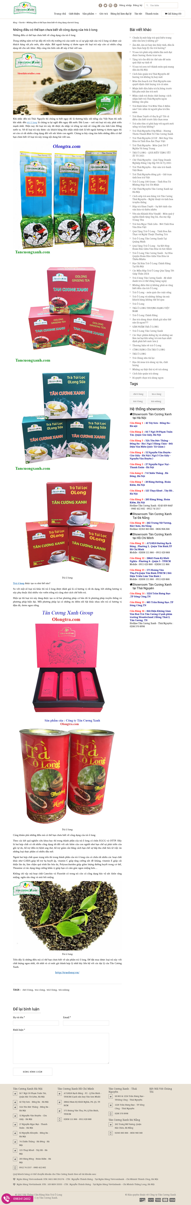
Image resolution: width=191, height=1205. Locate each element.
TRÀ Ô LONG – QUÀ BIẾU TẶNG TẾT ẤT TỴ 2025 (151, 154)
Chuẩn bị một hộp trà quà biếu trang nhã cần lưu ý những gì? (152, 39)
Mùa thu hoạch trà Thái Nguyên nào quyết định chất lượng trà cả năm (151, 83)
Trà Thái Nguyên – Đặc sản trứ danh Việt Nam (151, 169)
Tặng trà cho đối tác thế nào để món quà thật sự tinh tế (151, 61)
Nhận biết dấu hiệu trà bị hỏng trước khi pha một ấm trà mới (152, 90)
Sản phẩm (88, 13)
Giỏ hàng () (174, 13)
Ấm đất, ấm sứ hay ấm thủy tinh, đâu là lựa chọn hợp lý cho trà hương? (153, 46)
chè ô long (28, 989)
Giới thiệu (74, 13)
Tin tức (138, 13)
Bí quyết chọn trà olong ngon (147, 377)
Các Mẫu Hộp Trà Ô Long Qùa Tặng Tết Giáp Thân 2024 (153, 272)
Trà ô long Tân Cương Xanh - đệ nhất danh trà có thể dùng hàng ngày (152, 279)
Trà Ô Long (138, 303)
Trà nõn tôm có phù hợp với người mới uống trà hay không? (153, 125)
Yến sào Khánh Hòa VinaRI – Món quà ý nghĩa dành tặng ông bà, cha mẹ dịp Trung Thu (153, 216)
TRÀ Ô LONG (139, 353)
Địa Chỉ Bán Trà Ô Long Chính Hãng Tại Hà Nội (151, 265)
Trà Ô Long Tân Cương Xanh (147, 330)
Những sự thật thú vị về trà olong (150, 369)
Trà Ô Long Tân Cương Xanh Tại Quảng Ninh (149, 240)
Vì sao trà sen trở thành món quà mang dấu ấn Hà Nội (153, 68)
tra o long (40, 989)
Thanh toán (151, 13)
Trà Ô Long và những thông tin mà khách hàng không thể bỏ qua (150, 298)
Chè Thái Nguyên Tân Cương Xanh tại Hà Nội (152, 190)
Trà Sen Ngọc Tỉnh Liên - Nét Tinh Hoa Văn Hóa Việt (153, 226)
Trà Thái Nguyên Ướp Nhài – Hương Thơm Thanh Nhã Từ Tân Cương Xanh (152, 132)
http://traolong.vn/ (67, 972)
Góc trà (103, 13)
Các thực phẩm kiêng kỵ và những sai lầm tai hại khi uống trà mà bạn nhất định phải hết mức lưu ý (152, 338)
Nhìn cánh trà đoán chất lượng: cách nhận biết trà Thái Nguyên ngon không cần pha (151, 98)
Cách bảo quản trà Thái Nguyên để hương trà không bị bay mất (150, 75)
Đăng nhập (125, 5)
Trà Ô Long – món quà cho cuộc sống (151, 292)
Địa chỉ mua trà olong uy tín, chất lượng (150, 364)
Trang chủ (60, 13)
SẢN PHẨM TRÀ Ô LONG (145, 326)
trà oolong (64, 989)
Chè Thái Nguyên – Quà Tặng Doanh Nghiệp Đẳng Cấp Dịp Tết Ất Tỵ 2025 (151, 161)
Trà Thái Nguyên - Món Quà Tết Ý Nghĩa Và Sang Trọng (150, 147)
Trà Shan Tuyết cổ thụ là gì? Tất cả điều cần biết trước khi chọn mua (150, 118)
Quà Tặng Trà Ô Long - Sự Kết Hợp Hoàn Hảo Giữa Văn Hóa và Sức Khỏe (152, 247)
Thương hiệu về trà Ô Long (146, 345)
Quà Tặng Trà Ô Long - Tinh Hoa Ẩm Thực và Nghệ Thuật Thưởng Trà (151, 233)
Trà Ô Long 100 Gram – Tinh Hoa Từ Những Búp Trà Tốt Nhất (151, 183)
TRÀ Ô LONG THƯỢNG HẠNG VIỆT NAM (150, 309)
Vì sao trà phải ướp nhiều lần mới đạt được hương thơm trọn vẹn (152, 54)
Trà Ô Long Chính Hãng (145, 315)
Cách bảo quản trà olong (145, 373)
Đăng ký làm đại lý (121, 13)
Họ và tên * (19, 1017)
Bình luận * (19, 1029)
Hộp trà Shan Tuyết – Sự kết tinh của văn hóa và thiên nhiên (152, 208)
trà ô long (32, 122)
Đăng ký (137, 5)
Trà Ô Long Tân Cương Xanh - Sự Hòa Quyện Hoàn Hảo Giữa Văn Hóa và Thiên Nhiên (152, 256)
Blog (15, 22)
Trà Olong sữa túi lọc (143, 357)
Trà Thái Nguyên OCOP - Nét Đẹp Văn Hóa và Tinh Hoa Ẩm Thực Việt (152, 140)
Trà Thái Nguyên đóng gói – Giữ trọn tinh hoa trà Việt (152, 176)
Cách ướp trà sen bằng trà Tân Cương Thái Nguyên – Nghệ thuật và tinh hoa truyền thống (152, 199)
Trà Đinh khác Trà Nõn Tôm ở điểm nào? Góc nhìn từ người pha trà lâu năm (151, 109)
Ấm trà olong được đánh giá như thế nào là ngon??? (151, 321)
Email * (67, 1017)
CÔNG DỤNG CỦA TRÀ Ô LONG (148, 349)
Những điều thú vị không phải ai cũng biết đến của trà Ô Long (152, 287)
